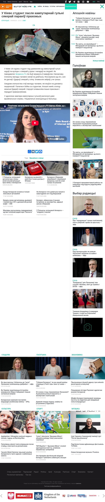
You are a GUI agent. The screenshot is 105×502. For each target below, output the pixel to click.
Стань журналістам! (14, 472)
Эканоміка (77, 355)
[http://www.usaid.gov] (69, 495)
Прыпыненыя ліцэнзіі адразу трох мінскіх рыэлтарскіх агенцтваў (87, 383)
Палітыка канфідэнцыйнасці (52, 486)
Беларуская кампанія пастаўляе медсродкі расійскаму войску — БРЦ (15, 401)
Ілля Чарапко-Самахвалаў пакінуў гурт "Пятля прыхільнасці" (86, 437)
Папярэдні (1, 495)
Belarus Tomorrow (12, 1)
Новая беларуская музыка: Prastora (85, 452)
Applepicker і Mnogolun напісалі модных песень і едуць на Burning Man (16, 437)
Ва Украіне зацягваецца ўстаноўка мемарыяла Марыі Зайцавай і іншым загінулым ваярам (89, 54)
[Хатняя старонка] (22, 7)
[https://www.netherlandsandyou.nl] (46, 496)
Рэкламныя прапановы (15, 475)
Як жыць (46, 6)
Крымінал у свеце (36, 158)
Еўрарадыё (5, 20)
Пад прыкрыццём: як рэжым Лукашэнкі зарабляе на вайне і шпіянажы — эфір (85, 253)
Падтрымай (27, 472)
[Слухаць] (76, 218)
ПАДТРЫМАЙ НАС (70, 6)
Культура (6, 409)
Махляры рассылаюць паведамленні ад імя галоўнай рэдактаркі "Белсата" (17, 211)
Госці (4, 1)
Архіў (50, 472)
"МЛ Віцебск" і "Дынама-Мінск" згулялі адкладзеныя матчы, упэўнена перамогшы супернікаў (51, 448)
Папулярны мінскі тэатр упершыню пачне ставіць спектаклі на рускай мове (17, 445)
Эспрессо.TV (20, 74)
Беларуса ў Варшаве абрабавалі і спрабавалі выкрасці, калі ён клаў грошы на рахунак (56, 180)
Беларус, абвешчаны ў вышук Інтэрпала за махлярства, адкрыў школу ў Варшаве (50, 202)
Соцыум (6, 355)
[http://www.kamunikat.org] (80, 495)
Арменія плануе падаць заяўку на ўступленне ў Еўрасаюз (49, 403)
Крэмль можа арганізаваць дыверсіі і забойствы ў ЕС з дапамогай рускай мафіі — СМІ (17, 202)
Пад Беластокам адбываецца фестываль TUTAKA (87, 445)
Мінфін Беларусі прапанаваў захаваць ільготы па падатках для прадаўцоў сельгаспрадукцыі (86, 400)
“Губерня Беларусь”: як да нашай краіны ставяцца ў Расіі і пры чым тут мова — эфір (89, 20)
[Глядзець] (34, 25)
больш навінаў (98, 61)
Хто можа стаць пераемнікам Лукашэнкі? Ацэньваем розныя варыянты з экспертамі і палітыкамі (87, 123)
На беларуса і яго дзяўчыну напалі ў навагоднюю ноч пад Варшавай (51, 193)
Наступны (103, 495)
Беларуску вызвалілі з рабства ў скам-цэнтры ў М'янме (34, 179)
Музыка (76, 409)
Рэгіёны (43, 472)
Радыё (36, 472)
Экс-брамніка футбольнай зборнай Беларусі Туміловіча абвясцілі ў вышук (51, 457)
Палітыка (41, 355)
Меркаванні (60, 6)
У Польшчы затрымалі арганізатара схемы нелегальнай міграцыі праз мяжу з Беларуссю (12, 180)
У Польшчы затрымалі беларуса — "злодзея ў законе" (50, 211)
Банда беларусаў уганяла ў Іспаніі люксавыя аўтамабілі (16, 193)
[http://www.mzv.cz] (91, 495)
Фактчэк (26, 1)
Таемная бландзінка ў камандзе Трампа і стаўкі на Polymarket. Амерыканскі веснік (85, 313)
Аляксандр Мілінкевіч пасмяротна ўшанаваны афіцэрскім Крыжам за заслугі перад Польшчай (85, 341)
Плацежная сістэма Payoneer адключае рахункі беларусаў (86, 391)
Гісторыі (52, 6)
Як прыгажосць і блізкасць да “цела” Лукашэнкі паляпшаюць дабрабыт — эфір (88, 28)
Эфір (31, 1)
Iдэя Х (20, 1)
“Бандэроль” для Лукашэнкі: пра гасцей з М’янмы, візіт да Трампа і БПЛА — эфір (86, 284)
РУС (98, 2)
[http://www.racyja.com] (62, 496)
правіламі (78, 483)
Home (35, 6)
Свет (24, 20)
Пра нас (28, 475)
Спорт (40, 409)
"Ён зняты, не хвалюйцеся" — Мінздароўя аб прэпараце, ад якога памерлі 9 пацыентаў (89, 46)
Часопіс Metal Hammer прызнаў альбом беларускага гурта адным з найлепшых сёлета (16, 454)
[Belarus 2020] (22, 495)
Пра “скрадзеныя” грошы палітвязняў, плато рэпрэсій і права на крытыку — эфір (88, 222)
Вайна (40, 6)
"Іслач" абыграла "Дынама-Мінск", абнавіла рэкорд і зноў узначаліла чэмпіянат (88, 37)
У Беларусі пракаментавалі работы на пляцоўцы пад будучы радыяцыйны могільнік (87, 184)
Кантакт (90, 472)
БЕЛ (94, 2)
